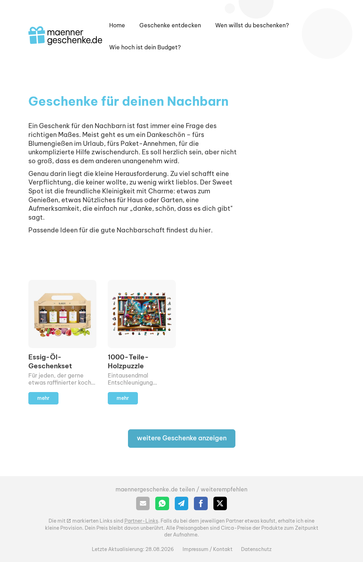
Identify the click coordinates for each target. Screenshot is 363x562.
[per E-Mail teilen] (143, 503)
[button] (252, 25)
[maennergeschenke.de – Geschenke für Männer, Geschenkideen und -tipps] (65, 35)
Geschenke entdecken (170, 25)
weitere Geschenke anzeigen (182, 438)
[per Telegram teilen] (181, 503)
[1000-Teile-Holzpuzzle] (142, 342)
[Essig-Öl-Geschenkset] (62, 342)
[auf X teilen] (220, 503)
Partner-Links (141, 521)
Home (117, 25)
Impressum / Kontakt (208, 549)
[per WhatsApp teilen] (162, 503)
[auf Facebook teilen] (200, 503)
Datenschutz (256, 549)
